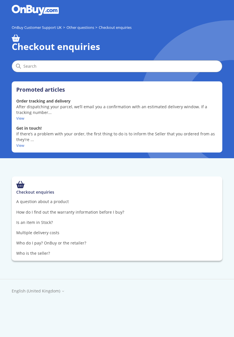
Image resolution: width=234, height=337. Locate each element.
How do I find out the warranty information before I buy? (70, 212)
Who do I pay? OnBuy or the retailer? (51, 243)
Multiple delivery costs (37, 232)
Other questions (80, 27)
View (20, 118)
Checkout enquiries (115, 27)
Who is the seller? (33, 253)
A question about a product (42, 201)
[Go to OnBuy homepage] (35, 10)
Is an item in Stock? (34, 222)
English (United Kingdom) (36, 291)
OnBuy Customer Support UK (37, 27)
